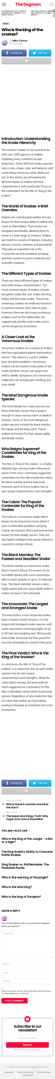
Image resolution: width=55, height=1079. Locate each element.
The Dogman (28, 4)
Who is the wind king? (17, 887)
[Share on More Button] (26, 60)
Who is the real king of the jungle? (25, 877)
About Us (9, 1072)
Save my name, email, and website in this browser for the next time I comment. (26, 992)
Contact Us (27, 1075)
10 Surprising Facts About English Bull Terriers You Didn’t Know (14, 13)
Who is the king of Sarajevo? (21, 897)
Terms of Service (25, 1072)
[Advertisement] (27, 98)
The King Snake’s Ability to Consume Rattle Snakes (27, 853)
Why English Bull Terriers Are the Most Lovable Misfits (43, 13)
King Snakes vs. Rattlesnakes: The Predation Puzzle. (25, 866)
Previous (1, 13)
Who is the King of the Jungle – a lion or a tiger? (27, 840)
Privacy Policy (44, 1072)
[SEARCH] (51, 4)
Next (53, 13)
